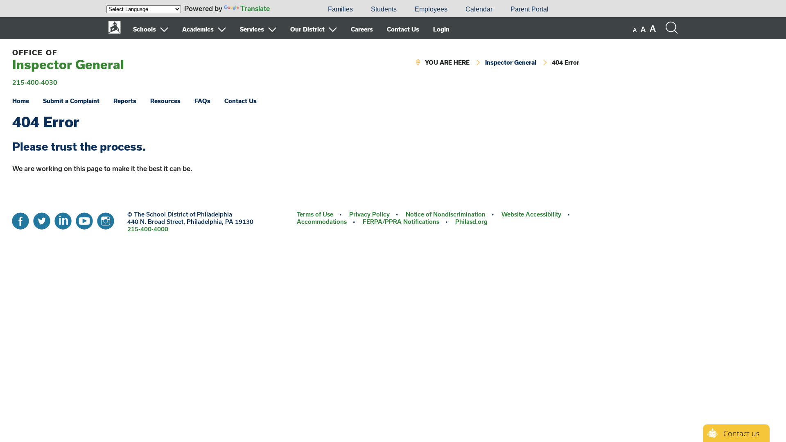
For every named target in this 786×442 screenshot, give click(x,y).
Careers (362, 29)
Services (252, 29)
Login (441, 29)
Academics (198, 29)
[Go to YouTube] (84, 219)
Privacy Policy (369, 214)
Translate (255, 8)
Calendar (478, 9)
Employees (431, 9)
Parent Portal (529, 9)
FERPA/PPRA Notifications (401, 221)
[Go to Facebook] (20, 219)
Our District (307, 29)
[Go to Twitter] (42, 219)
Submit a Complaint (71, 100)
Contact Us (403, 29)
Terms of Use (315, 214)
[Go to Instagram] (105, 219)
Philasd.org (471, 221)
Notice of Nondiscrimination (446, 214)
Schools (144, 29)
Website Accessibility (531, 214)
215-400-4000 (147, 229)
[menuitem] (291, 9)
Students (384, 9)
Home (20, 100)
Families (340, 9)
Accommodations (322, 221)
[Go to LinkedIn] (63, 219)
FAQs (202, 100)
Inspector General (68, 60)
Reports (124, 100)
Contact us (741, 433)
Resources (165, 100)
